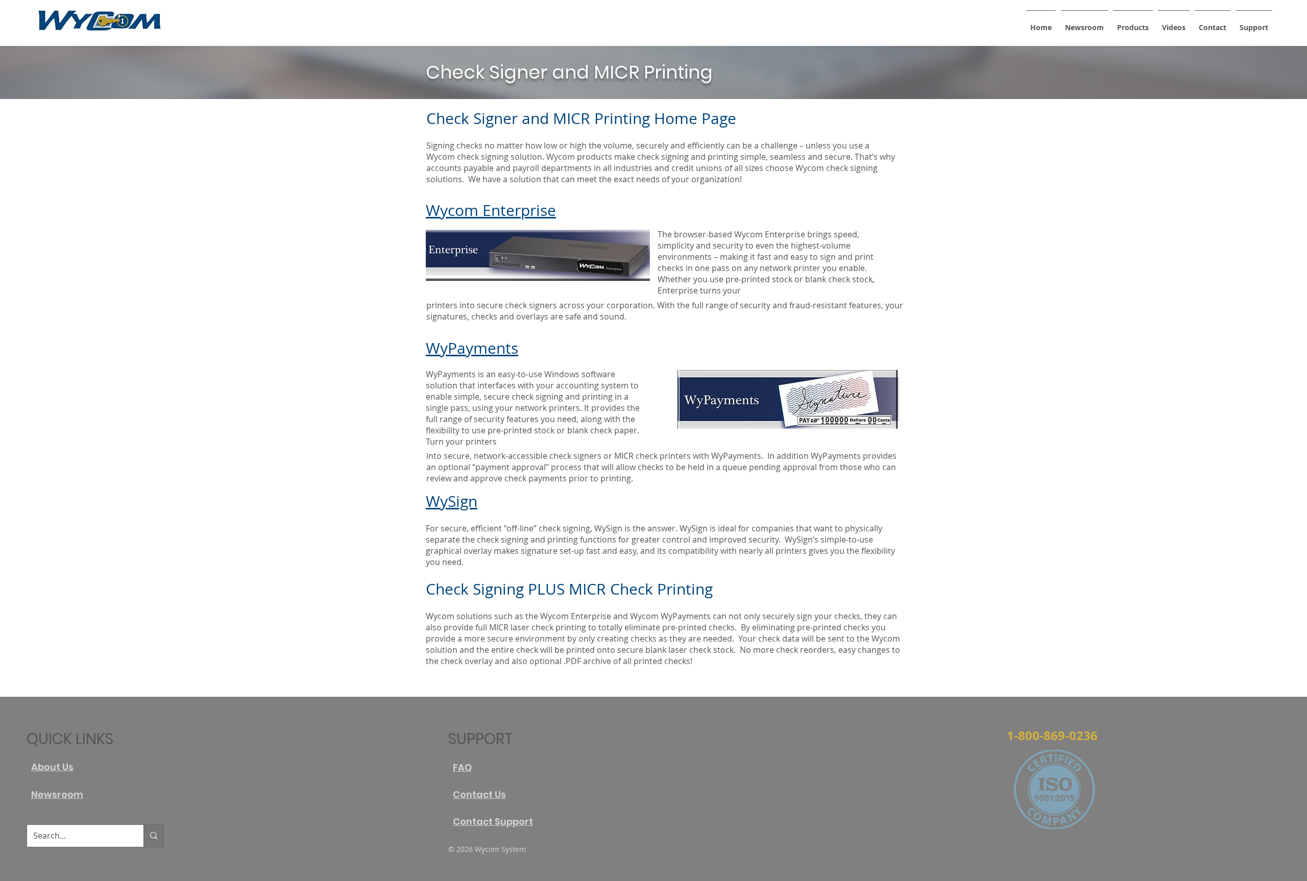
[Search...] (153, 836)
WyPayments (472, 348)
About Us (52, 767)
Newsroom (57, 794)
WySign (451, 501)
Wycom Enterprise (491, 210)
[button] (1132, 23)
